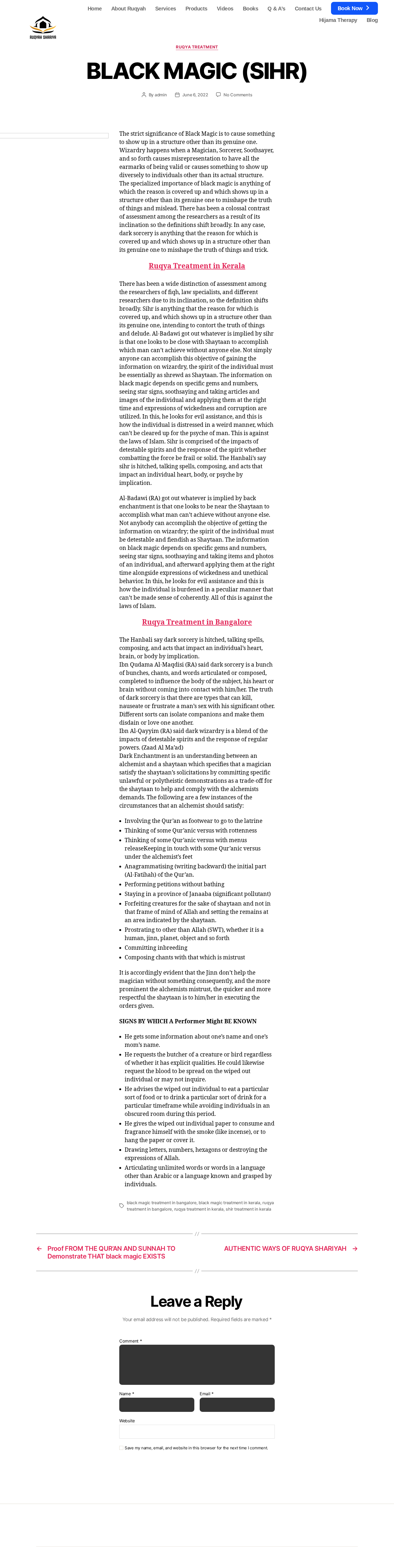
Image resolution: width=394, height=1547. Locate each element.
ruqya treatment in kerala (199, 1209)
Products (196, 9)
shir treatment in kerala (248, 1209)
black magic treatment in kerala (229, 1202)
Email (207, 1394)
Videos (225, 9)
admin (161, 94)
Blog (372, 20)
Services (165, 9)
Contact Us (308, 9)
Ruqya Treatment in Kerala (197, 266)
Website (127, 1420)
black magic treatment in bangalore (161, 1202)
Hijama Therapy (338, 20)
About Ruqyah (128, 9)
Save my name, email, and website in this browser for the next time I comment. (196, 1448)
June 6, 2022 (195, 94)
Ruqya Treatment (197, 47)
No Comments (238, 94)
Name (126, 1394)
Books (250, 9)
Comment (130, 1341)
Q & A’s (276, 9)
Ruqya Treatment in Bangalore (197, 622)
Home (95, 9)
